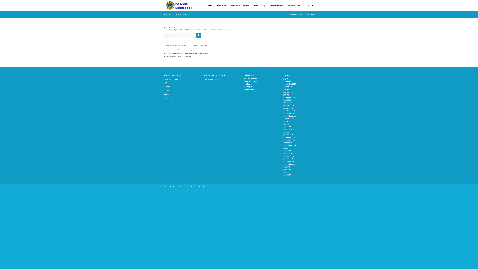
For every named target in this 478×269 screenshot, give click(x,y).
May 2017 (287, 172)
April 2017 (287, 175)
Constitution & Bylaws (212, 79)
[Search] (299, 5)
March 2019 (287, 129)
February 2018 (288, 156)
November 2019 (289, 113)
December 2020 (289, 97)
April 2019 (287, 127)
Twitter (166, 90)
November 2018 (289, 140)
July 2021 (286, 89)
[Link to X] (309, 5)
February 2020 (288, 105)
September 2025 (289, 84)
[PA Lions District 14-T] (178, 5)
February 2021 (288, 92)
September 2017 (289, 164)
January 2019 (288, 135)
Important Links (169, 98)
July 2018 (286, 148)
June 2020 (287, 100)
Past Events (247, 84)
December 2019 (289, 111)
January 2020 (288, 108)
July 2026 (286, 79)
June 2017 (287, 169)
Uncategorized (249, 87)
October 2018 (288, 143)
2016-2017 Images (250, 79)
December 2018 (289, 137)
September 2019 (289, 116)
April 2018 (287, 151)
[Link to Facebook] (312, 5)
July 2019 (286, 121)
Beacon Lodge (169, 94)
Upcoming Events (249, 89)
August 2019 (288, 119)
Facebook (167, 87)
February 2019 (288, 132)
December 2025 (289, 81)
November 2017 (289, 161)
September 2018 (289, 145)
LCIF (165, 83)
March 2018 (287, 153)
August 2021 (288, 87)
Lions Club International (172, 79)
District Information (250, 81)
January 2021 (288, 95)
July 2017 (286, 167)
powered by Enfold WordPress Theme (195, 187)
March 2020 (287, 103)
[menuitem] (209, 5)
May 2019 (287, 124)
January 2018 (288, 159)
